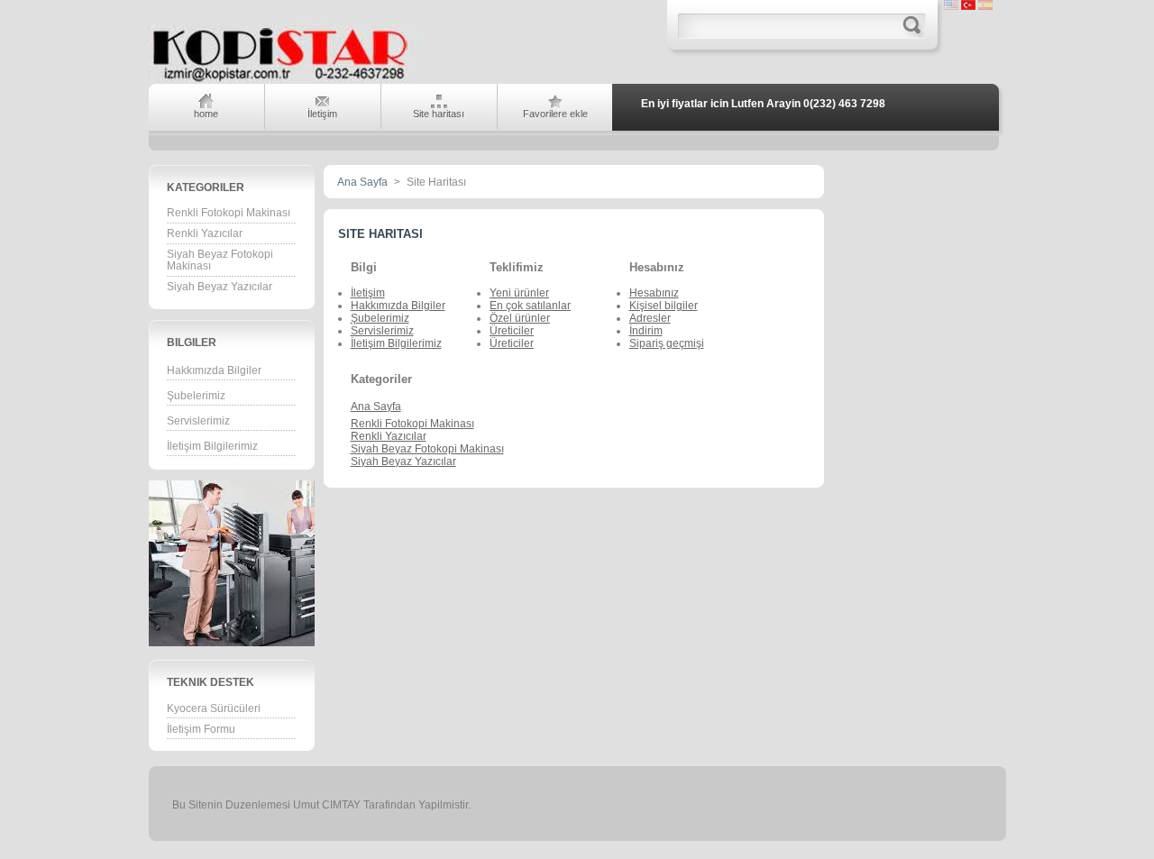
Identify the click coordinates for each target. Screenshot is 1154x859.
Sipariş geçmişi (666, 343)
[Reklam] (272, 642)
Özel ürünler (520, 318)
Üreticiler (512, 330)
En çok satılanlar (530, 305)
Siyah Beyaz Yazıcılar (219, 286)
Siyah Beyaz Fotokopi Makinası (220, 260)
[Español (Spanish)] (985, 6)
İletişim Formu (201, 729)
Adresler (650, 318)
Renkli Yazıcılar (205, 233)
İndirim (646, 330)
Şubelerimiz (196, 395)
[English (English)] (951, 6)
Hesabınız (654, 293)
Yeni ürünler (519, 293)
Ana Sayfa (362, 182)
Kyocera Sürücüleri (214, 708)
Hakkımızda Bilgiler (214, 370)
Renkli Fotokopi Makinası (228, 212)
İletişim (368, 293)
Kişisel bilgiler (663, 305)
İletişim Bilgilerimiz (212, 446)
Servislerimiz (198, 421)
